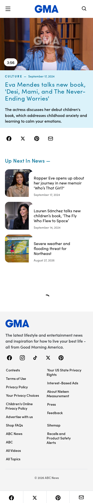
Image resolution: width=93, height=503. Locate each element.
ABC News (14, 433)
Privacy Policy (17, 386)
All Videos (13, 450)
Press (51, 404)
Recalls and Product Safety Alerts (59, 438)
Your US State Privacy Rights (64, 372)
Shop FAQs (14, 425)
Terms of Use (16, 378)
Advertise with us (19, 416)
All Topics (13, 458)
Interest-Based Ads (62, 382)
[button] (7, 8)
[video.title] (46, 44)
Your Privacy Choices (22, 395)
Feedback (55, 412)
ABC (9, 441)
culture (13, 76)
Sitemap (54, 425)
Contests (13, 369)
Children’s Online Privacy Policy (19, 406)
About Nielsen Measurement (58, 393)
